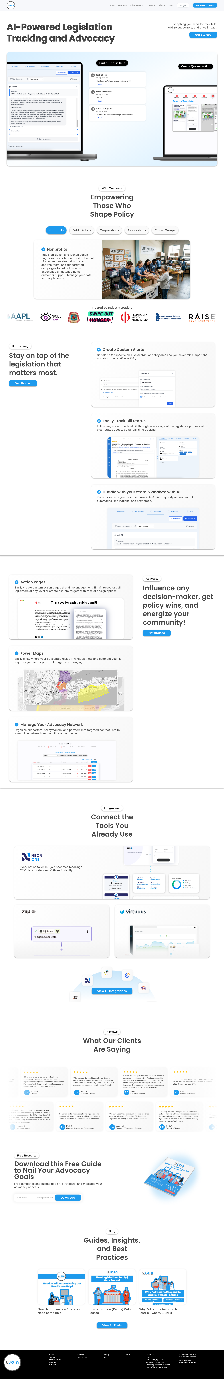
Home (112, 5)
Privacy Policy (55, 1360)
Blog (171, 5)
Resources (150, 1355)
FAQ (104, 1357)
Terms (52, 1357)
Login (183, 5)
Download (68, 1198)
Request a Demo (205, 5)
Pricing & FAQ (136, 5)
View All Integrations (112, 991)
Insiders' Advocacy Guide (156, 1367)
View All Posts (112, 1325)
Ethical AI (151, 5)
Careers (52, 1364)
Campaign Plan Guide (154, 1362)
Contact (52, 1362)
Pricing (106, 1355)
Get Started (203, 35)
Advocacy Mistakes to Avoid (157, 1364)
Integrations (82, 1357)
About (162, 5)
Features (122, 5)
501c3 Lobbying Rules (154, 1360)
